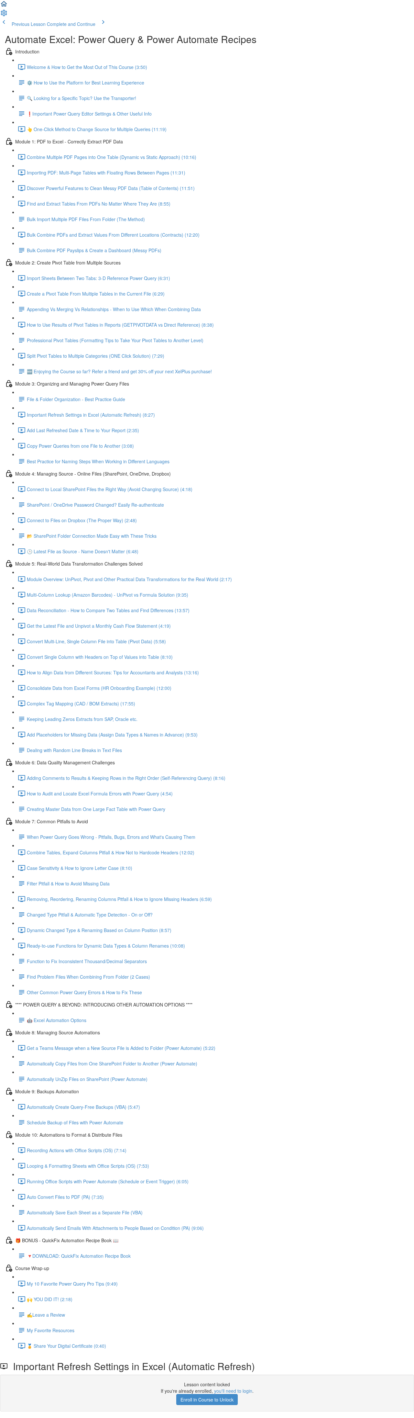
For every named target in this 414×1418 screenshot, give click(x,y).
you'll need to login (233, 1391)
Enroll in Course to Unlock (207, 1399)
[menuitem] (4, 15)
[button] (4, 6)
